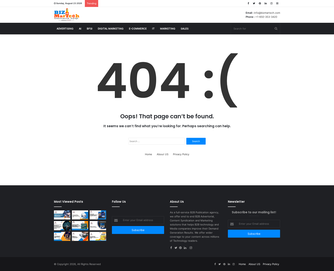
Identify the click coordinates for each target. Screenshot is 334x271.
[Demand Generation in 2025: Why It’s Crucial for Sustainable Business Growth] (62, 215)
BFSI (89, 28)
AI (80, 28)
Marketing (167, 28)
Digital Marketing (111, 28)
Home (148, 154)
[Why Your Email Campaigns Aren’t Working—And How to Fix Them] (98, 236)
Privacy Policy (181, 154)
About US (162, 154)
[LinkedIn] (265, 3)
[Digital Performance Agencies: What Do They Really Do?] (80, 236)
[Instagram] (271, 3)
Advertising (65, 28)
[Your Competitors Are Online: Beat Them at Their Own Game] (62, 236)
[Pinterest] (260, 3)
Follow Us (119, 202)
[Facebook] (248, 3)
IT (153, 28)
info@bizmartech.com (267, 12)
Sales (184, 28)
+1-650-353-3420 (266, 16)
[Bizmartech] (66, 14)
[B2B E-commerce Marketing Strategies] (98, 225)
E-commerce (138, 28)
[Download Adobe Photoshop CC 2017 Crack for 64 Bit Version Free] (80, 215)
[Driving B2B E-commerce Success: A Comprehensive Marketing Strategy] (98, 215)
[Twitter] (254, 3)
